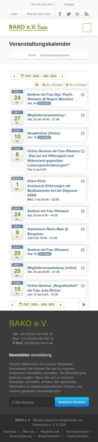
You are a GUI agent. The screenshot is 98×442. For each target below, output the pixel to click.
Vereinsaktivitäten (77, 431)
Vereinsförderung (20, 436)
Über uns (28, 431)
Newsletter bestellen (72, 402)
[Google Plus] (77, 14)
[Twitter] (68, 14)
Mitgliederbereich (49, 436)
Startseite (9, 431)
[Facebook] (59, 14)
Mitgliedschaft (50, 431)
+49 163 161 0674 (41, 4)
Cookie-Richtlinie (78, 436)
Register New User (38, 14)
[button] (83, 305)
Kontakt (69, 4)
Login (14, 14)
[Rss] (86, 14)
